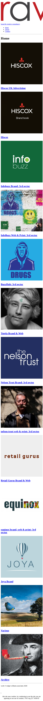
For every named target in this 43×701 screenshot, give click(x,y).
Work (7, 28)
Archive (5, 679)
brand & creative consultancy (10, 24)
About (7, 29)
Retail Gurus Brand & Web (15, 480)
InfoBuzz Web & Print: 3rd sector (19, 235)
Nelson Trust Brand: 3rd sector (17, 382)
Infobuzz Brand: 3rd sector (15, 186)
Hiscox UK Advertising (13, 88)
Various (5, 630)
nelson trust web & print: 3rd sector (20, 431)
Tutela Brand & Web (12, 333)
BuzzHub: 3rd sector (12, 284)
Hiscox (4, 137)
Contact (7, 31)
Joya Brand (7, 581)
